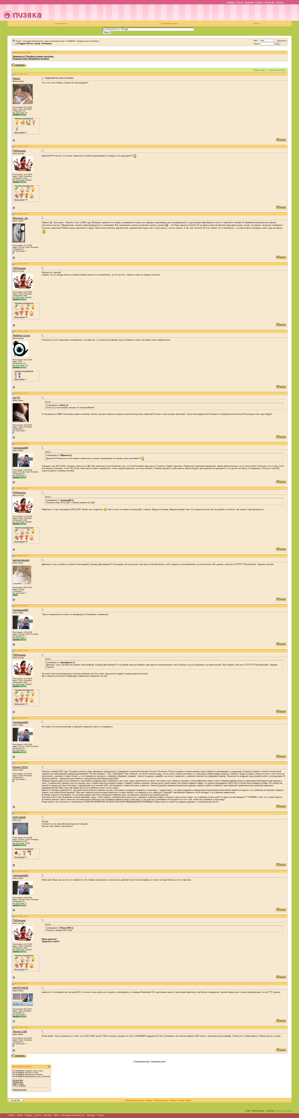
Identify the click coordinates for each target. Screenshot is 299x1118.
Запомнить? (282, 41)
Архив (181, 1100)
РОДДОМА (70, 41)
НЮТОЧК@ (20, 988)
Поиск (256, 23)
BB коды (16, 1080)
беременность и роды (283, 1111)
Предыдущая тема (142, 1061)
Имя (255, 40)
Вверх (188, 1100)
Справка (148, 1100)
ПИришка (19, 150)
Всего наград (19, 132)
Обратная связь (161, 1100)
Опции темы (259, 70)
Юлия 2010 (20, 767)
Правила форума (19, 1090)
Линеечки (269, 2)
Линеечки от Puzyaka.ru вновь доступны (33, 56)
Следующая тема (158, 1061)
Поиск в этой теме (276, 70)
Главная (230, 2)
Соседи (279, 2)
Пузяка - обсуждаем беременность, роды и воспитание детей (40, 41)
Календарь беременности (73, 1115)
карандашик (21, 560)
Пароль (257, 44)
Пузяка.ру (173, 1100)
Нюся (16, 78)
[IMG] (15, 1084)
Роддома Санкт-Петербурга (88, 41)
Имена (56, 1115)
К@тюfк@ (19, 817)
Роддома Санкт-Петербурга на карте (31, 59)
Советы (259, 2)
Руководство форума (134, 1100)
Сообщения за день (169, 23)
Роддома (249, 2)
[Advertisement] (171, 14)
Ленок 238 (20, 1031)
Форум (239, 2)
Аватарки (47, 1115)
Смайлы (16, 1082)
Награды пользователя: (24, 118)
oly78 (16, 397)
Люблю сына (21, 335)
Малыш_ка (20, 218)
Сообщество (60, 23)
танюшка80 (20, 447)
